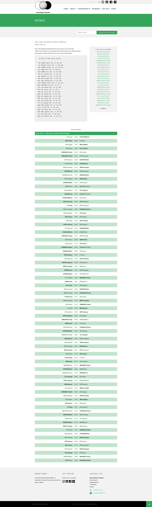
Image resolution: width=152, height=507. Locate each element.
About (73, 9)
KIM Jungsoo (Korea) (103, 71)
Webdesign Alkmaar (41, 504)
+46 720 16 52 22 (97, 490)
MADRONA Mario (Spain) (103, 87)
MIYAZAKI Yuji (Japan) (103, 89)
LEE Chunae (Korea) (103, 85)
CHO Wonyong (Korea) (103, 56)
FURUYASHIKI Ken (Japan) (103, 63)
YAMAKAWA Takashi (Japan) (103, 105)
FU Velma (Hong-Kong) (103, 58)
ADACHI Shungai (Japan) (103, 51)
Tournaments (84, 9)
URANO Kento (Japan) (103, 103)
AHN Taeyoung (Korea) (103, 54)
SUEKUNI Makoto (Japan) (103, 100)
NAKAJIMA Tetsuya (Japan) (103, 94)
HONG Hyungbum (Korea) (103, 67)
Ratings (106, 9)
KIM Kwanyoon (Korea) (103, 78)
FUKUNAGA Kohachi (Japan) (103, 60)
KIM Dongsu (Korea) (103, 69)
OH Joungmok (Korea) (103, 96)
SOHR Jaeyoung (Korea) (103, 98)
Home (66, 9)
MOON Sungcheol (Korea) (103, 91)
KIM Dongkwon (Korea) (103, 76)
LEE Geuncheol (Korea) (103, 83)
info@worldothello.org (99, 493)
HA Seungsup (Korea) (103, 65)
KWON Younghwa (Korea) (103, 80)
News (113, 9)
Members (96, 9)
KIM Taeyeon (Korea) (103, 74)
